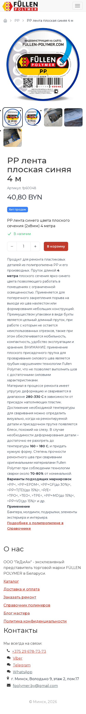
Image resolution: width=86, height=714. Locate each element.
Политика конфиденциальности (35, 621)
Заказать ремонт (19, 597)
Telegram (22, 665)
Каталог (11, 581)
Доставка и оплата (21, 589)
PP (16, 21)
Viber (17, 658)
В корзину (56, 246)
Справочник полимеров (26, 605)
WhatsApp (22, 672)
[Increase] (35, 246)
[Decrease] (12, 246)
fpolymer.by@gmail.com (35, 686)
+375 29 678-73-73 (29, 651)
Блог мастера (16, 613)
